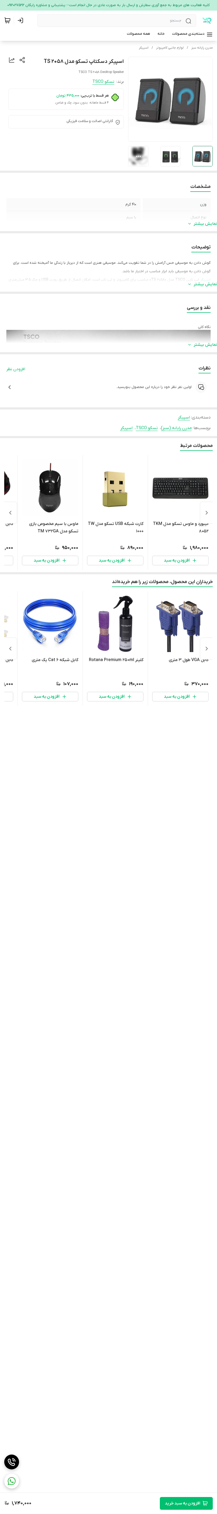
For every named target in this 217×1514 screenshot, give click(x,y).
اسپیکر (143, 48)
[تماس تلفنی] (11, 1462)
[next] (10, 512)
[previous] (206, 512)
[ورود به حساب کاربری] (21, 20)
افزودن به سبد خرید (182, 1503)
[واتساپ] (11, 1481)
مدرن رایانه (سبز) (176, 428)
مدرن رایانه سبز (202, 48)
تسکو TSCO (103, 81)
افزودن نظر (15, 369)
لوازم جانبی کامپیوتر (170, 48)
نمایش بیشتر (205, 223)
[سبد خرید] (7, 20)
